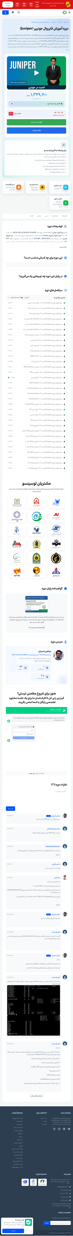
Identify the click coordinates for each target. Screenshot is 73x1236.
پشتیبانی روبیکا (64, 1197)
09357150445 (64, 1190)
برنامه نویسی (19, 1140)
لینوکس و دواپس (18, 1130)
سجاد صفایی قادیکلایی (53, 829)
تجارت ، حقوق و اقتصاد (17, 1167)
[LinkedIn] (59, 1129)
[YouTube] (69, 1129)
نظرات (31, 216)
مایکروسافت (19, 1121)
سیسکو (21, 1137)
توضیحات (64, 216)
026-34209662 (64, 1194)
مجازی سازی (20, 1124)
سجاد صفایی (56, 819)
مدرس (46, 216)
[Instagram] (54, 1129)
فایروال (53, 22)
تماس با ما (44, 1124)
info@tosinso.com (63, 1187)
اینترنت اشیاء (19, 1158)
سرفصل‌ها (55, 216)
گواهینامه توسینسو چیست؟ (36, 627)
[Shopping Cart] (13, 12)
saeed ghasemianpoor (52, 846)
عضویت (47, 1223)
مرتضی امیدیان (44, 651)
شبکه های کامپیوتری (17, 1118)
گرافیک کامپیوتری (18, 1155)
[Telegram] (64, 1129)
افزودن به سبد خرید (36, 122)
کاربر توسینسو (56, 932)
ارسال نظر (10, 809)
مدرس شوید (44, 1118)
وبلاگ (45, 1121)
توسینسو (66, 22)
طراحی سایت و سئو (18, 1152)
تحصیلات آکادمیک (18, 1164)
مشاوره (39, 216)
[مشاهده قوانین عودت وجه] (12, 103)
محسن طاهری (56, 864)
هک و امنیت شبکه (18, 1127)
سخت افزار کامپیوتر (18, 1161)
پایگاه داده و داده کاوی (17, 1149)
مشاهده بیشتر (63, 247)
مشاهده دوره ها (7, 4)
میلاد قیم (57, 878)
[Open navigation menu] (69, 12)
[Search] (19, 12)
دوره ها (60, 22)
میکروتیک (20, 1134)
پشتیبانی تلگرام (64, 1200)
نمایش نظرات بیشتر (36, 1096)
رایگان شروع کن (36, 130)
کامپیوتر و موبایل (18, 1143)
